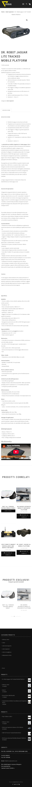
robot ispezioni (9, 12)
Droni (3, 668)
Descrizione (6, 110)
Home (2, 12)
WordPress (20, 781)
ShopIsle (11, 781)
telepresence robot (6, 655)
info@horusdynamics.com (10, 761)
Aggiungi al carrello (24, 516)
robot (3, 642)
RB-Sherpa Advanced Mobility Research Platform (24, 606)
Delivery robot (5, 639)
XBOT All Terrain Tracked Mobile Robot (8, 606)
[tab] (6, 110)
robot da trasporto (6, 646)
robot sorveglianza (6, 652)
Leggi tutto (8, 510)
